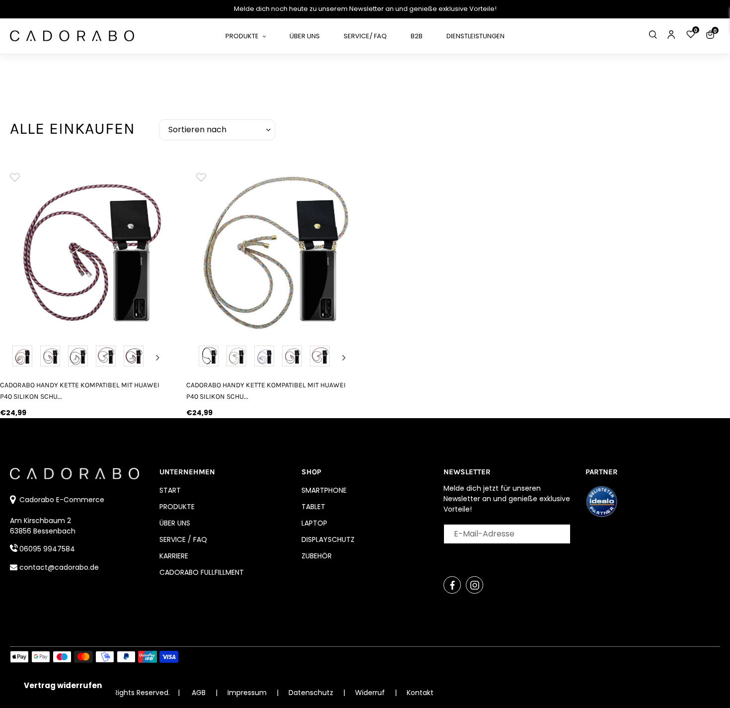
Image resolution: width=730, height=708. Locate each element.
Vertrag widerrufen (63, 685)
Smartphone (324, 490)
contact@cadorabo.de (59, 567)
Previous (13, 357)
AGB (199, 693)
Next (158, 357)
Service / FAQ (183, 539)
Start (170, 490)
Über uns (174, 523)
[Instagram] (474, 585)
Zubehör (316, 556)
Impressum (248, 693)
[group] (85, 247)
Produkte (177, 507)
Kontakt (420, 693)
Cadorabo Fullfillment (201, 572)
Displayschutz (328, 539)
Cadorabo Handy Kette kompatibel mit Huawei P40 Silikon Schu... (79, 391)
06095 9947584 (47, 549)
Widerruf (371, 693)
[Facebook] (452, 585)
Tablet (313, 507)
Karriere (173, 556)
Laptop (314, 523)
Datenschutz (312, 693)
